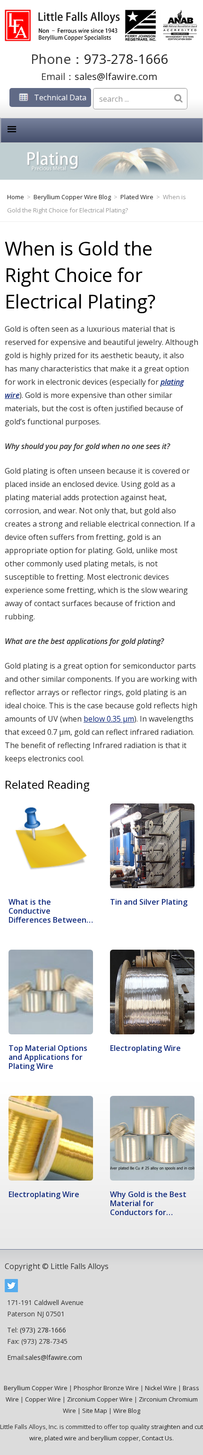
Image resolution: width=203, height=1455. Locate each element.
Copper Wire (43, 1399)
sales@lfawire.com (116, 76)
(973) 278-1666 (43, 1329)
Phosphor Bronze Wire (106, 1388)
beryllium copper (115, 1438)
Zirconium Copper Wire (100, 1399)
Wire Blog (126, 1410)
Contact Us (157, 1438)
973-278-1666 (126, 59)
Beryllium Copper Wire (36, 1388)
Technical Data (60, 97)
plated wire (60, 1438)
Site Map (94, 1410)
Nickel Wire (161, 1388)
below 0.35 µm (109, 719)
